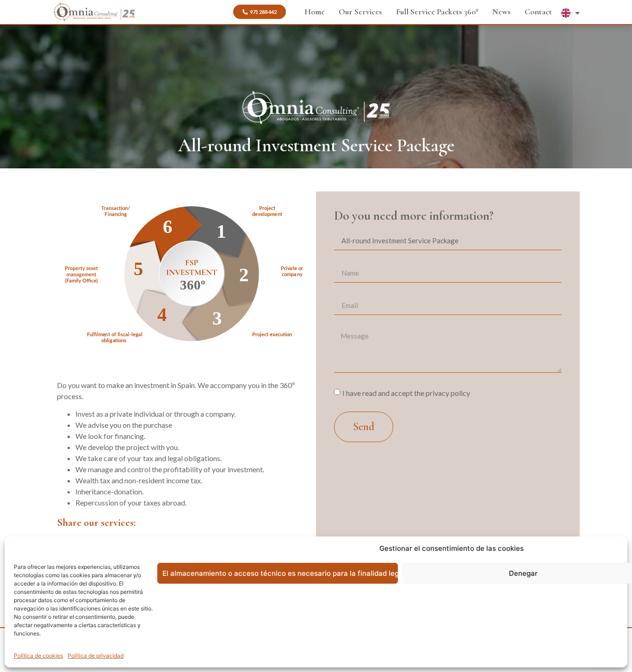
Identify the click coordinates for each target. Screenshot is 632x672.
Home (314, 12)
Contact (538, 12)
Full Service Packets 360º (437, 12)
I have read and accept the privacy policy (406, 392)
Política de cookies (38, 655)
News (501, 12)
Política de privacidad (96, 655)
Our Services (360, 12)
